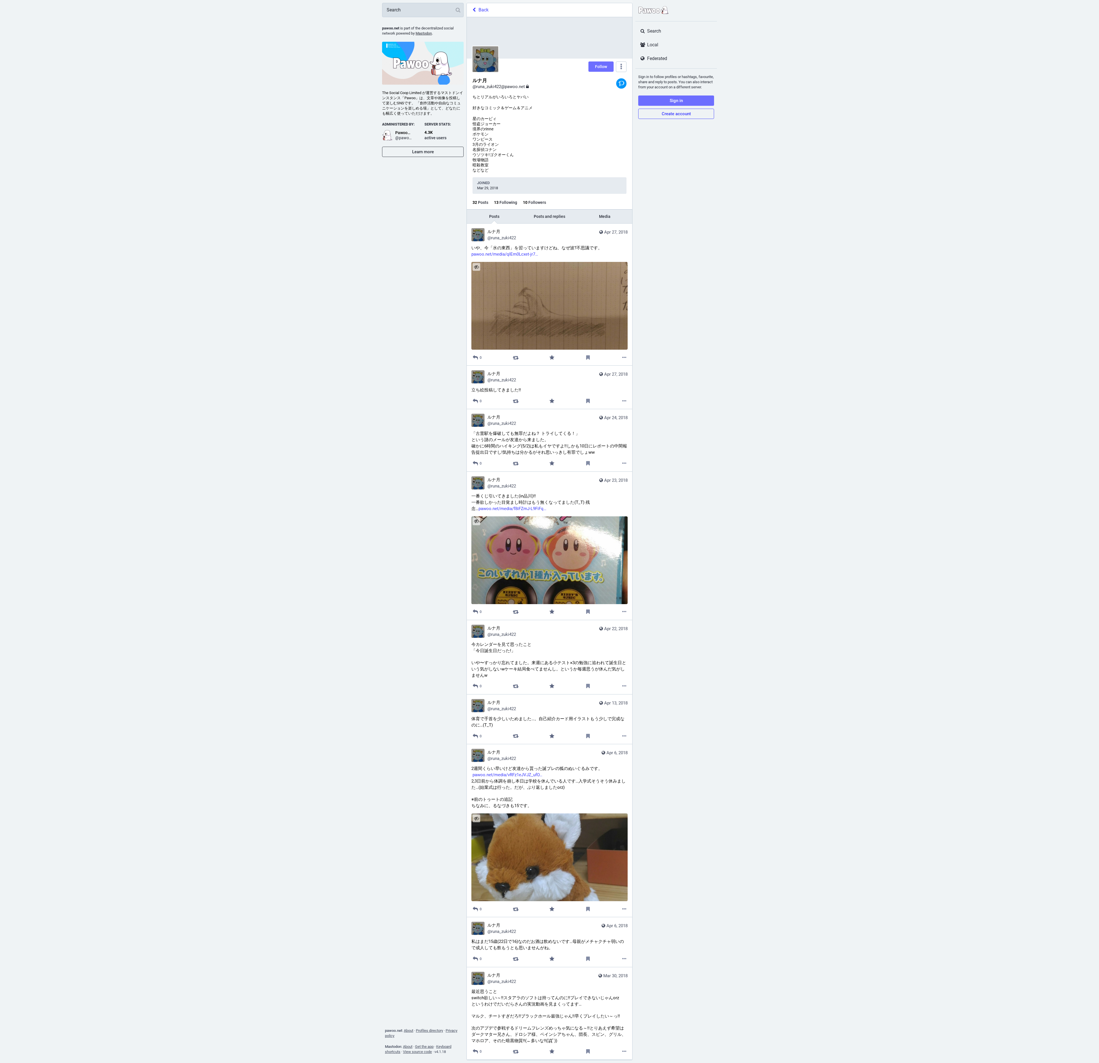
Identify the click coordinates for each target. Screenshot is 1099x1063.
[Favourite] (552, 357)
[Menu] (621, 66)
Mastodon (424, 33)
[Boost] (515, 357)
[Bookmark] (588, 357)
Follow (601, 66)
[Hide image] (476, 267)
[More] (624, 357)
